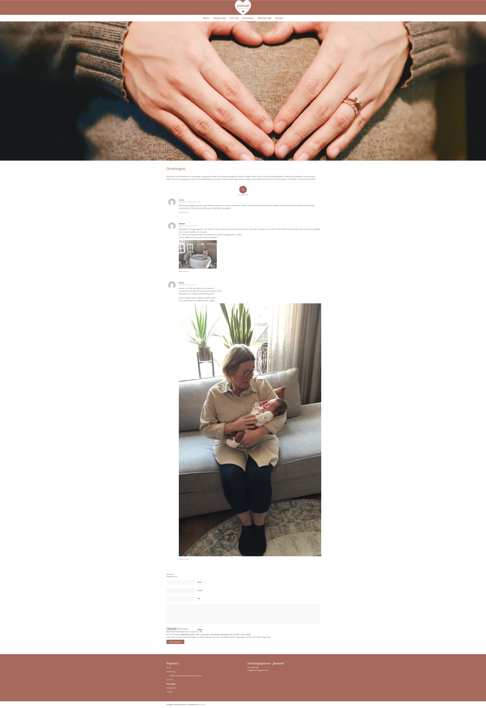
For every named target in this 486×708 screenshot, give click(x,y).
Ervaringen (171, 684)
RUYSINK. (202, 705)
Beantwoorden (184, 212)
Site (198, 598)
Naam (200, 582)
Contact (169, 692)
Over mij (169, 680)
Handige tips (171, 688)
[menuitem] (206, 18)
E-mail (200, 590)
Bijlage (199, 629)
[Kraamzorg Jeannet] (243, 7)
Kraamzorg (170, 672)
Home (168, 668)
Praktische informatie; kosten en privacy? (186, 676)
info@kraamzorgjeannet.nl (258, 670)
